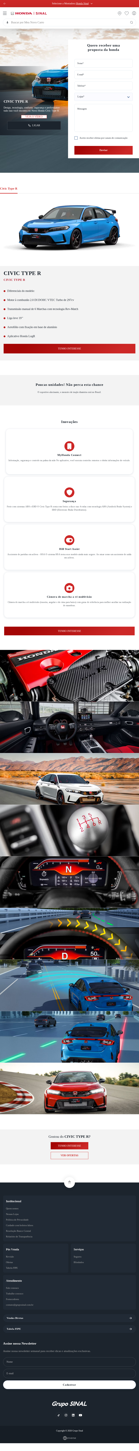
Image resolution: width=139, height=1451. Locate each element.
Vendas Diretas (16, 1326)
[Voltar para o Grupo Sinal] (5, 3)
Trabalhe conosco (16, 1301)
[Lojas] (103, 101)
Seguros (78, 1264)
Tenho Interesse (69, 638)
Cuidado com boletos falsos (21, 1233)
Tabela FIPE (12, 1275)
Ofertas (10, 1270)
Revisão (10, 1264)
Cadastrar (69, 1392)
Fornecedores (14, 1307)
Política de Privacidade (18, 1227)
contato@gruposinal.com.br (21, 1312)
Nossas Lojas (13, 1222)
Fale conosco (13, 1296)
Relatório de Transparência (21, 1244)
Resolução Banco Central (20, 1239)
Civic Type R (9, 196)
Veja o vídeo (34, 120)
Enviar (103, 158)
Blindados (79, 1270)
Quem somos (13, 1216)
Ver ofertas (69, 1163)
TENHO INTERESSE (69, 356)
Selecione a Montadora (70, 3)
